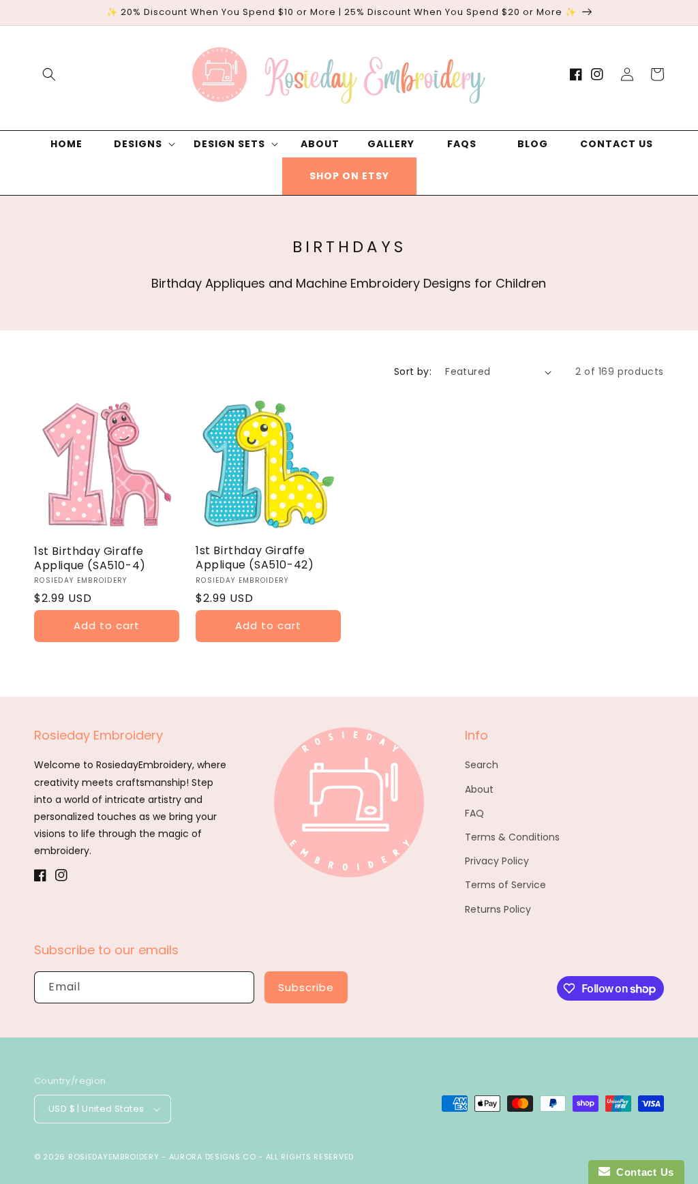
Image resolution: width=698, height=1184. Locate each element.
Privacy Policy (497, 861)
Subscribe (306, 987)
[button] (49, 74)
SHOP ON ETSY (349, 176)
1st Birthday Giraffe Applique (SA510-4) (90, 559)
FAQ (474, 813)
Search (481, 765)
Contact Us (642, 1172)
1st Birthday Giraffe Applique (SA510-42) (255, 558)
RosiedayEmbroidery (114, 1156)
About (479, 789)
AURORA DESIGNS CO (212, 1156)
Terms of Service (505, 885)
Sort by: (412, 371)
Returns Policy (498, 909)
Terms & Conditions (512, 837)
